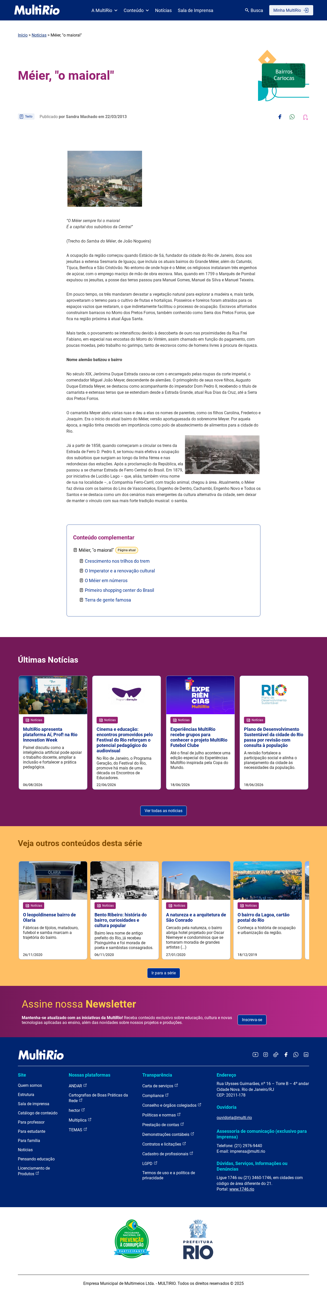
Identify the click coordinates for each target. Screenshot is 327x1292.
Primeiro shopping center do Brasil (119, 590)
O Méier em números (106, 580)
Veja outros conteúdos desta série (80, 843)
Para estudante (31, 1131)
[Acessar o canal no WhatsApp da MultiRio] (296, 1055)
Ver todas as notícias (163, 810)
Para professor (31, 1122)
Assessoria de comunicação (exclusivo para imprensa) (262, 1133)
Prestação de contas (161, 1124)
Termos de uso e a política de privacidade (168, 1175)
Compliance (153, 1095)
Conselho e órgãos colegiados (169, 1105)
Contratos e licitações (162, 1144)
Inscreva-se (252, 1019)
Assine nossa (79, 1004)
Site (22, 1075)
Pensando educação (36, 1159)
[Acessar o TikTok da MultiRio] (276, 1055)
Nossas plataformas (89, 1075)
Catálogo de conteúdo (37, 1113)
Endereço (226, 1075)
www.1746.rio (241, 1189)
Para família (29, 1140)
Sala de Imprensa (195, 10)
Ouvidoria (227, 1107)
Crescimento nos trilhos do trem (117, 561)
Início (23, 35)
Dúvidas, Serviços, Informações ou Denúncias (252, 1166)
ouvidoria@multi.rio (234, 1117)
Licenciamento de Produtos (34, 1171)
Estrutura (26, 1094)
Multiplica (78, 1120)
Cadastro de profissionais (165, 1153)
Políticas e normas (159, 1115)
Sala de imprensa (33, 1103)
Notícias (163, 10)
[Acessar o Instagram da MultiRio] (265, 1055)
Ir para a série (163, 973)
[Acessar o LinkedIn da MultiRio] (306, 1055)
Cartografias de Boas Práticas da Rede (98, 1098)
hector (75, 1110)
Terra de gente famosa (108, 600)
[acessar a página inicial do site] (37, 10)
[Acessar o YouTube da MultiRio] (255, 1055)
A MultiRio (101, 10)
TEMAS (76, 1129)
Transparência (157, 1075)
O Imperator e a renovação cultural (120, 570)
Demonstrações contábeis (166, 1134)
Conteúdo (134, 10)
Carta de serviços (158, 1085)
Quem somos (30, 1085)
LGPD (148, 1163)
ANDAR (76, 1085)
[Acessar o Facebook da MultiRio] (286, 1055)
